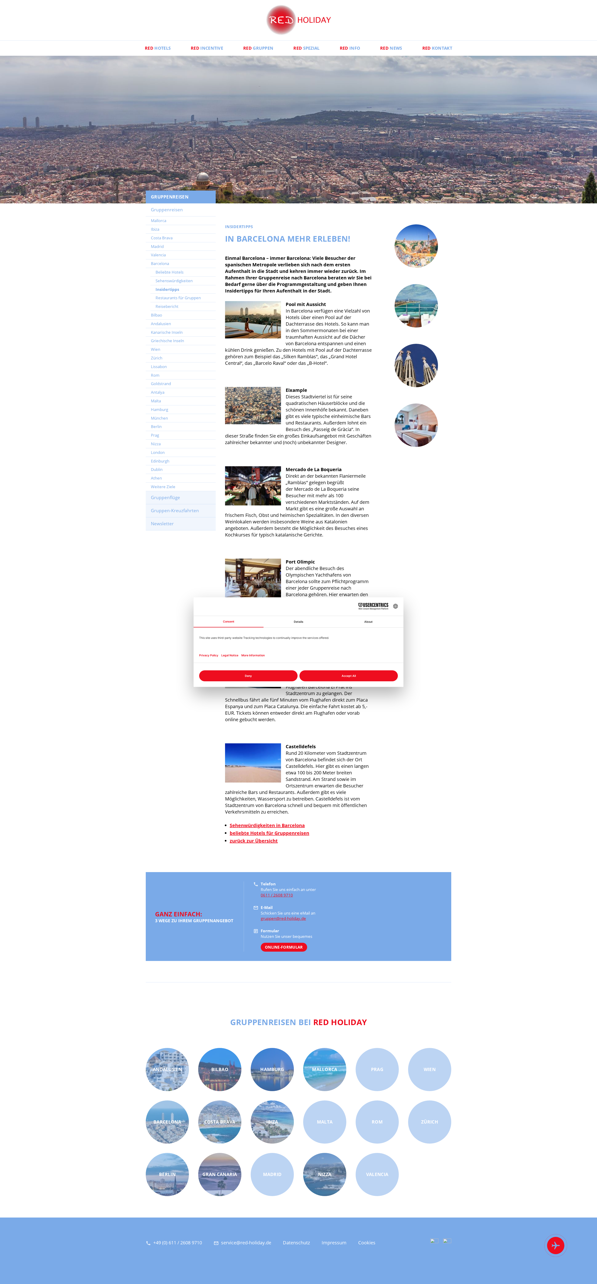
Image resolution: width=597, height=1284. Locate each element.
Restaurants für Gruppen (178, 297)
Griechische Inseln (167, 340)
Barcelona (160, 263)
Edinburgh (160, 461)
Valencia (158, 254)
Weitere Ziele (163, 486)
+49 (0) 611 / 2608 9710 (177, 1242)
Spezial (306, 48)
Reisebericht (167, 306)
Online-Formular (284, 947)
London (158, 452)
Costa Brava (162, 237)
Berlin (156, 426)
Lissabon (159, 366)
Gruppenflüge (165, 497)
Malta (156, 401)
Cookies (366, 1242)
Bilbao (156, 315)
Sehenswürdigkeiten (174, 280)
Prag (155, 435)
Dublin (157, 469)
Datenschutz (296, 1242)
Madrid (157, 246)
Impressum (334, 1242)
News (391, 48)
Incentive (207, 48)
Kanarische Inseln (167, 332)
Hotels (158, 48)
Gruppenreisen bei (298, 1022)
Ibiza (155, 229)
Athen (156, 478)
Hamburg (159, 409)
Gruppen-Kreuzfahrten (175, 511)
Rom (155, 375)
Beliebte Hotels (170, 272)
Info (350, 48)
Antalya (157, 392)
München (159, 418)
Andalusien (161, 323)
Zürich (156, 358)
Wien (155, 349)
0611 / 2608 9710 (277, 895)
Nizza (156, 443)
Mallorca (158, 220)
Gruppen (258, 48)
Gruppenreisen (167, 210)
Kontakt (437, 48)
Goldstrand (161, 383)
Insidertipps (167, 289)
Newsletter (162, 524)
